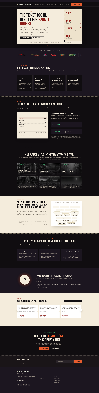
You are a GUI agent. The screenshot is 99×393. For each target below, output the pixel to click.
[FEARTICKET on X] (21, 385)
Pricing (48, 4)
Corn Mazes (56, 376)
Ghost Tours (56, 382)
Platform (37, 4)
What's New (42, 378)
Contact (61, 4)
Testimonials (54, 4)
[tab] (47, 45)
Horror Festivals (57, 378)
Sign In (67, 4)
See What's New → (57, 1)
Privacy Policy (79, 390)
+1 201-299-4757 (20, 380)
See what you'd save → (38, 37)
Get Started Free (76, 4)
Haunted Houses (57, 373)
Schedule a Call (55, 348)
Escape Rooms (57, 374)
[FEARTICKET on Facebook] (18, 385)
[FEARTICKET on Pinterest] (29, 385)
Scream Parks (57, 380)
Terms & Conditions (71, 390)
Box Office (42, 4)
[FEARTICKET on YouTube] (24, 385)
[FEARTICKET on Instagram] (26, 385)
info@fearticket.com (21, 381)
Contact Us (71, 373)
